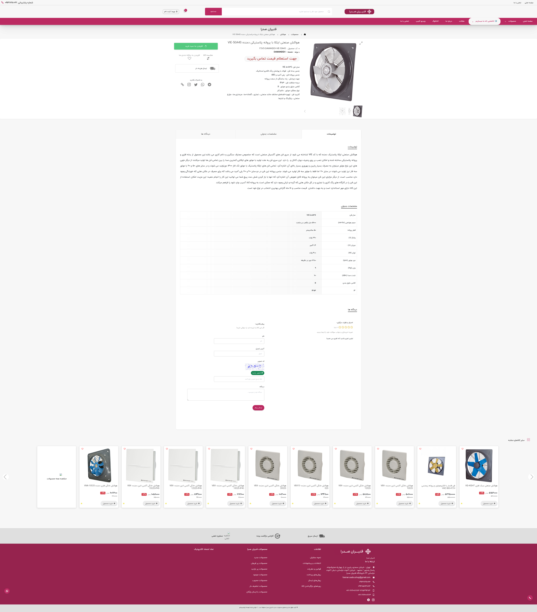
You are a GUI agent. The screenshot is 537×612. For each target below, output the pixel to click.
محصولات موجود (260, 574)
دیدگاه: (261, 387)
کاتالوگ (435, 21)
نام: (263, 336)
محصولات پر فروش (259, 563)
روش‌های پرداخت (314, 574)
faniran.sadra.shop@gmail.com (356, 577)
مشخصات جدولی (268, 134)
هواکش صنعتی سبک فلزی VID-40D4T (481, 485)
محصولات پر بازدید (259, 569)
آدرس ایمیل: (259, 349)
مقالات (461, 21)
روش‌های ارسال (314, 580)
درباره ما (449, 21)
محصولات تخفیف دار (258, 586)
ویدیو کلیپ (420, 21)
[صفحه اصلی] (353, 11)
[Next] (305, 111)
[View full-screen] (361, 43)
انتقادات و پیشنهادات (312, 563)
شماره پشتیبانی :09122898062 (19, 2)
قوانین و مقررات (314, 569)
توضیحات (331, 134)
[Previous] (531, 477)
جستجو (213, 11)
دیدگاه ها (205, 134)
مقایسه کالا (208, 55)
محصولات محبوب (259, 580)
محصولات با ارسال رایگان (256, 592)
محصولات (512, 21)
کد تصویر (261, 361)
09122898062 (364, 582)
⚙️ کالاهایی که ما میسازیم (486, 21)
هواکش (283, 34)
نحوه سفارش (315, 557)
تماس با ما (517, 3)
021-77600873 (364, 595)
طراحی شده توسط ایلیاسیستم (247, 607)
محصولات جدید (260, 557)
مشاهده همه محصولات (57, 478)
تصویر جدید (257, 373)
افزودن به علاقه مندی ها (189, 55)
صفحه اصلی (529, 3)
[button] (7, 591)
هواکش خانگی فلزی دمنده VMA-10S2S (100, 485)
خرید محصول (488, 503)
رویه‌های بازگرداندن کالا (311, 586)
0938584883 (364, 586)
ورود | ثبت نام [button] (170, 11)
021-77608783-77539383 (358, 590)
